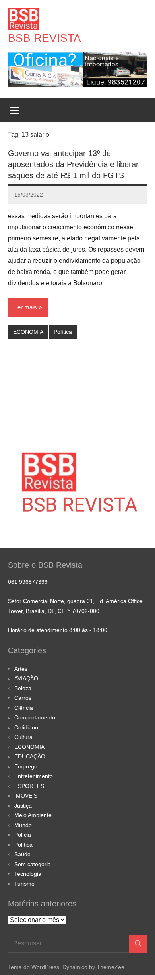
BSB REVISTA (44, 38)
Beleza (22, 688)
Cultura (23, 737)
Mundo (23, 825)
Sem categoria (32, 864)
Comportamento (34, 717)
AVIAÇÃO (26, 678)
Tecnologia (27, 874)
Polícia (22, 834)
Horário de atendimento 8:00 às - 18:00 (57, 630)
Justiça (23, 805)
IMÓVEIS (25, 795)
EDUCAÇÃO (29, 756)
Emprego (25, 766)
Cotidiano (26, 727)
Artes (20, 669)
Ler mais (25, 307)
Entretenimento (33, 776)
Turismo (24, 883)
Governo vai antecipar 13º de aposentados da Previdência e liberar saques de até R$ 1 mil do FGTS (73, 164)
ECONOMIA (28, 332)
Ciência (23, 708)
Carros (22, 698)
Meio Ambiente (33, 815)
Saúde (22, 854)
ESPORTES (29, 786)
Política (63, 332)
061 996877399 (28, 582)
